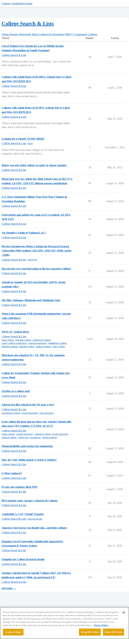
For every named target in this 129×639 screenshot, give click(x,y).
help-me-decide (35, 519)
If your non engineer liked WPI (19, 486)
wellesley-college (42, 434)
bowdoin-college (23, 340)
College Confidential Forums (17, 3)
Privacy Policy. (101, 625)
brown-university (30, 413)
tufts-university (46, 413)
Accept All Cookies (90, 632)
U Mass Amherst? (12, 473)
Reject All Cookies (113, 632)
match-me (32, 259)
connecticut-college (41, 340)
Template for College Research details (23, 559)
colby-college (58, 346)
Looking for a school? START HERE (23, 138)
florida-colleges (49, 437)
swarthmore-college (11, 413)
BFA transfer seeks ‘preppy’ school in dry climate (30, 500)
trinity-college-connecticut (14, 343)
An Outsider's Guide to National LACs (24, 232)
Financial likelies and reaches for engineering (27, 446)
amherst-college (43, 346)
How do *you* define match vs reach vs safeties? (29, 459)
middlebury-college (57, 343)
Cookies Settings (13, 632)
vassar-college (8, 434)
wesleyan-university (37, 343)
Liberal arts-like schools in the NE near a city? (28, 404)
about (30, 143)
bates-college (8, 340)
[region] (64, 623)
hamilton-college (10, 346)
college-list (23, 437)
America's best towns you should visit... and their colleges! (34, 527)
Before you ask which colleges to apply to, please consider (34, 165)
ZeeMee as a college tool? (16, 391)
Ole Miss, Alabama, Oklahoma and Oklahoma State (31, 300)
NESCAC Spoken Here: (15, 331)
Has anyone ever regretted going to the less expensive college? (36, 268)
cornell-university (24, 434)
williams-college (27, 346)
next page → (9, 588)
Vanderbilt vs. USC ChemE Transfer (23, 514)
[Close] (123, 612)
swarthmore (35, 437)
